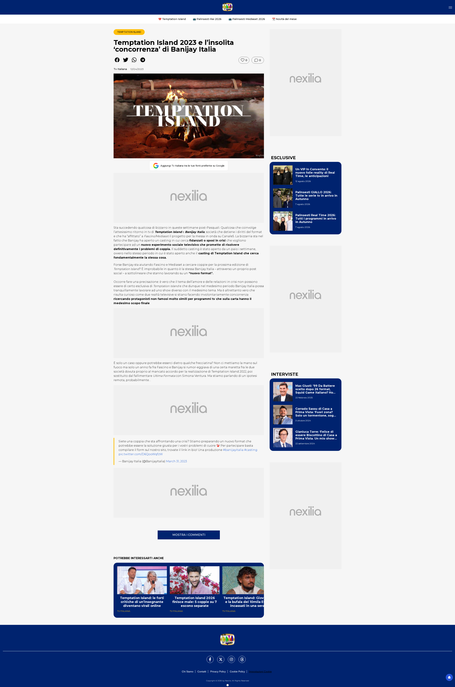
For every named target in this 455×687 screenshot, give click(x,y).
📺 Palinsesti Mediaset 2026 (247, 19)
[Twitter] (218, 657)
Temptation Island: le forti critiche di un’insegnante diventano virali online (142, 602)
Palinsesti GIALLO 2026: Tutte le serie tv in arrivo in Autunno (316, 196)
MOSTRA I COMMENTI (188, 535)
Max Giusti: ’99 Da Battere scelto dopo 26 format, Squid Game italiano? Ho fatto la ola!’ (315, 389)
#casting (250, 450)
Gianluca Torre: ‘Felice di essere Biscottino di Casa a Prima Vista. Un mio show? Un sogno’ (316, 435)
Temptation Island (129, 32)
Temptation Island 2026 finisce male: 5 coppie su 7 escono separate (194, 602)
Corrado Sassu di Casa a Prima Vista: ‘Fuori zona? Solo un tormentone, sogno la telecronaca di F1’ (316, 412)
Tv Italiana (120, 69)
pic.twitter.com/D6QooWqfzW (141, 454)
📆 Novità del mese (284, 19)
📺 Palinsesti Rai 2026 (207, 19)
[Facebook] (208, 657)
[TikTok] (240, 657)
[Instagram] (229, 657)
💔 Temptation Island (172, 19)
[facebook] (117, 62)
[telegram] (142, 62)
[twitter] (125, 62)
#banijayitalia (233, 450)
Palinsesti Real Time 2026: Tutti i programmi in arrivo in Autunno (315, 219)
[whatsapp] (134, 62)
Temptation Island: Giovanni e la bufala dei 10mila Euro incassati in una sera (247, 602)
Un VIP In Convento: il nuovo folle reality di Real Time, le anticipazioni (315, 173)
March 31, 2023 (176, 461)
